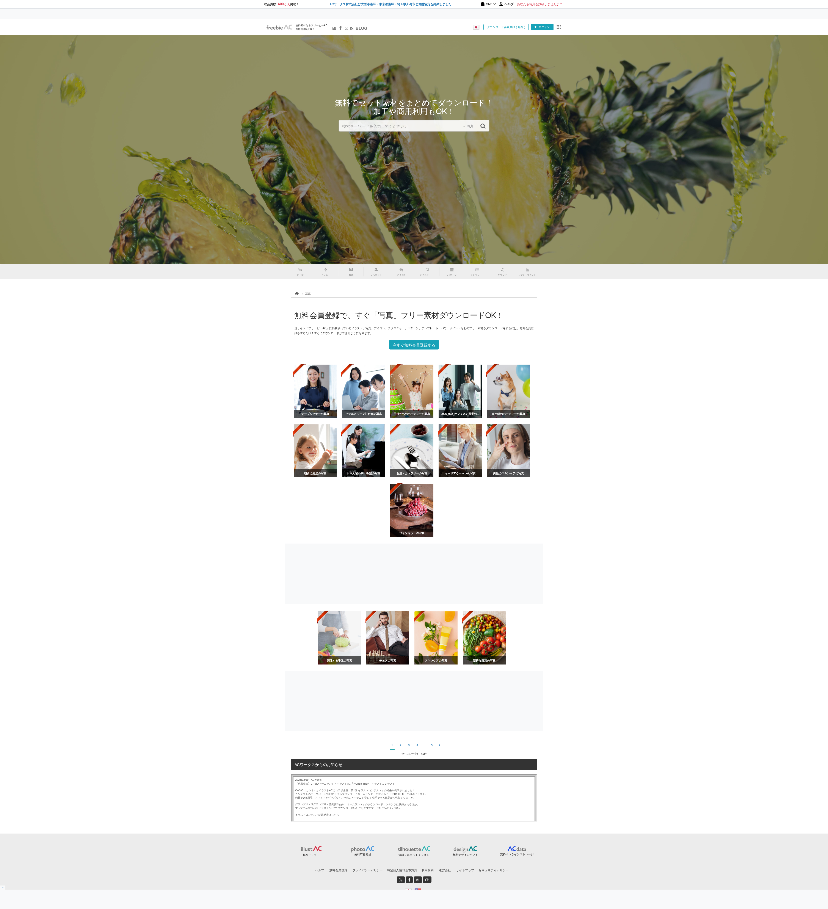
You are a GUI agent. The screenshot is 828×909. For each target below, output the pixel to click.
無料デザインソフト (465, 855)
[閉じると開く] (2, 887)
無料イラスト (311, 855)
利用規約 (428, 870)
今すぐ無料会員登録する (414, 345)
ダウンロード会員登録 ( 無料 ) (506, 27)
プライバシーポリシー (368, 870)
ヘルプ (319, 870)
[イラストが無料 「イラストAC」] (279, 27)
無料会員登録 (338, 870)
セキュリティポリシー (493, 870)
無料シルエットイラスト (413, 855)
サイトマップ (465, 870)
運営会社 (445, 870)
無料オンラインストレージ (517, 854)
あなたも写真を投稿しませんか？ (539, 4)
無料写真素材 (362, 854)
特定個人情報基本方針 (402, 870)
